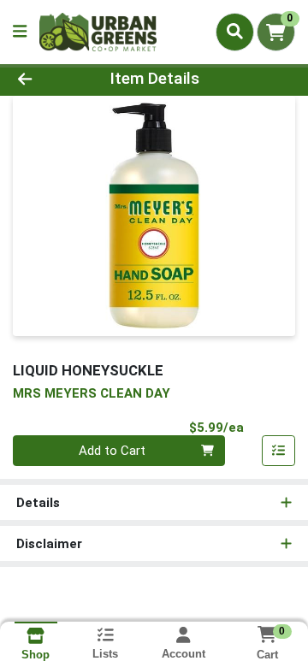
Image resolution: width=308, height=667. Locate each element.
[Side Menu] (20, 32)
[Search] (235, 32)
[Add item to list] (279, 450)
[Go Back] (48, 79)
